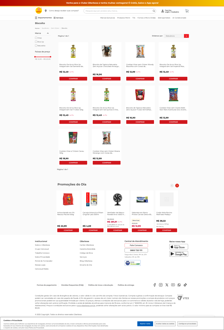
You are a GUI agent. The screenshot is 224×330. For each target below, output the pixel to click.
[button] (61, 10)
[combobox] (120, 10)
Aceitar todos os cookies (165, 323)
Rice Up (40, 42)
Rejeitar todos (145, 323)
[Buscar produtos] (154, 10)
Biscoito (64, 28)
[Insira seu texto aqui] (179, 285)
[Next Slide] (177, 185)
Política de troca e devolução (100, 285)
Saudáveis (45, 28)
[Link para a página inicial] (37, 28)
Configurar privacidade (187, 323)
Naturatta (41, 46)
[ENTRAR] (172, 11)
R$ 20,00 (46, 59)
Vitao (39, 38)
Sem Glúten (55, 28)
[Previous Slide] (172, 185)
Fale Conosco (136, 245)
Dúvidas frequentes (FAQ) (72, 285)
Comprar (73, 79)
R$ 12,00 (38, 59)
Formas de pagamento (47, 285)
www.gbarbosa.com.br (86, 305)
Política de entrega (126, 285)
